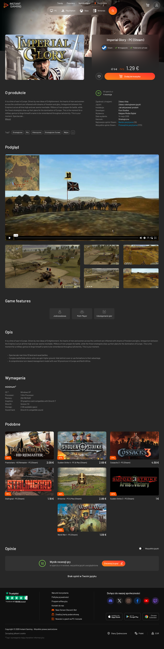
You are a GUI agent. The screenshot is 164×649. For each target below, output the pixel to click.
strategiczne (17, 132)
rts (27, 132)
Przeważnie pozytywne (128, 125)
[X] (119, 600)
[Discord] (110, 600)
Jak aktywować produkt (128, 107)
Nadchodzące (84, 3)
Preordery (71, 3)
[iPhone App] (114, 616)
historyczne (36, 132)
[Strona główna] (12, 5)
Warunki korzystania (60, 593)
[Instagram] (128, 600)
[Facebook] (137, 600)
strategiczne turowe (52, 132)
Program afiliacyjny (60, 601)
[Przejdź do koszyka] (147, 5)
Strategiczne (124, 119)
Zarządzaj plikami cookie (15, 633)
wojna (66, 132)
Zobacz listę (123, 101)
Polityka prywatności (60, 597)
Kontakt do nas (58, 605)
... (73, 132)
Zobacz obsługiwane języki (130, 104)
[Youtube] (146, 600)
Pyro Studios (124, 110)
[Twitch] (155, 600)
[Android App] (132, 616)
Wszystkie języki (152, 548)
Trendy (60, 3)
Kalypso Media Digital (127, 113)
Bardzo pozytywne (126, 122)
